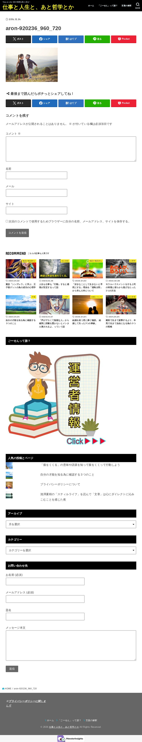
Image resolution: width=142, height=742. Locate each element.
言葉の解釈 (126, 6)
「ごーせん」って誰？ (108, 6)
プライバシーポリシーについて (60, 484)
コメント (13, 133)
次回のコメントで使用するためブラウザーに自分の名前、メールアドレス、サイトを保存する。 (70, 221)
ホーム (91, 6)
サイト (10, 203)
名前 (8, 168)
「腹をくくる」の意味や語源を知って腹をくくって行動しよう (80, 464)
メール (10, 186)
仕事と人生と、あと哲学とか (38, 7)
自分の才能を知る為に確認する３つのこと (67, 474)
